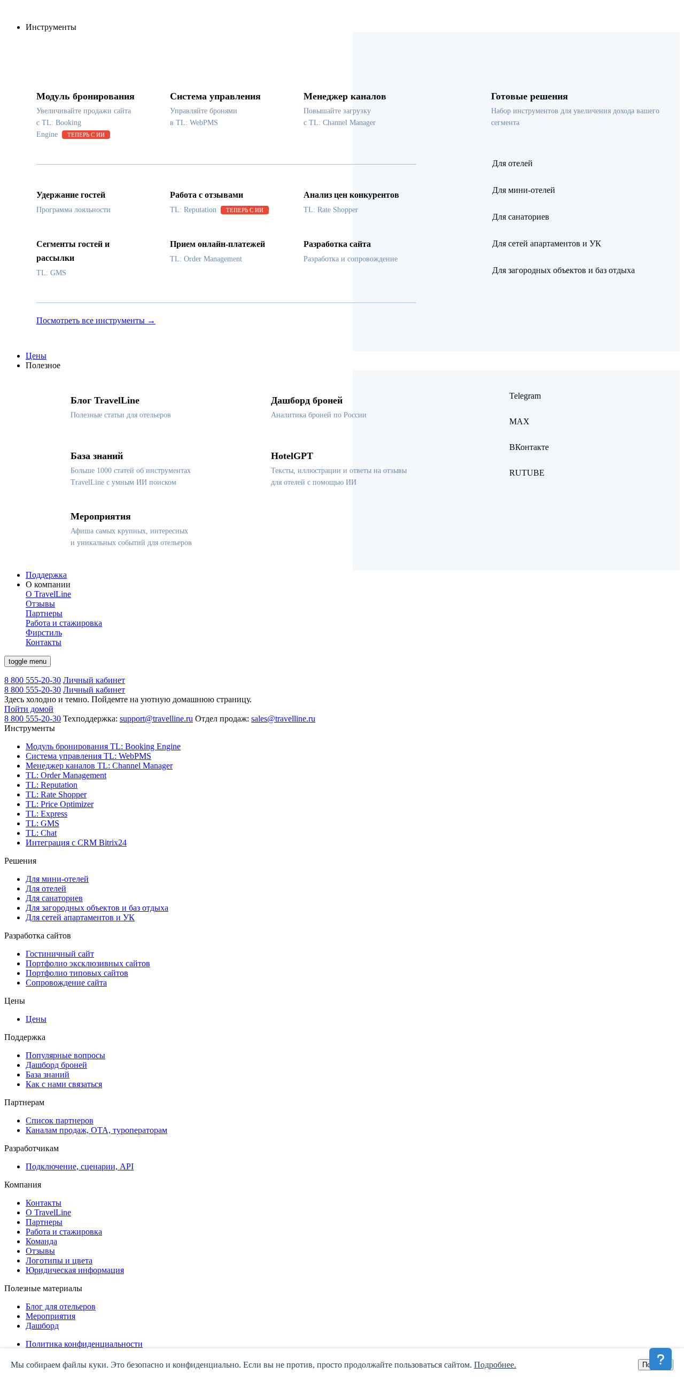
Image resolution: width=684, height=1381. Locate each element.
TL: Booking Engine (103, 746)
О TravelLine (48, 1212)
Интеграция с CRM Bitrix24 (76, 842)
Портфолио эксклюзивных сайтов (88, 963)
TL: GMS (42, 823)
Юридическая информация (75, 1270)
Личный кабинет (94, 680)
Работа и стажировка (64, 1231)
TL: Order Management (66, 775)
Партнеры (44, 1222)
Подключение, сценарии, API (80, 1166)
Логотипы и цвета (59, 1260)
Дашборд (42, 1325)
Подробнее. (495, 1364)
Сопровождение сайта (66, 982)
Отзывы (40, 1250)
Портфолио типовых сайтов (77, 972)
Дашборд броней (56, 1064)
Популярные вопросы (65, 1055)
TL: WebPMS (88, 756)
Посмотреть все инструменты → (96, 320)
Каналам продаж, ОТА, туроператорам (96, 1130)
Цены (36, 355)
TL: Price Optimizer (60, 804)
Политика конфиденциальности (84, 1343)
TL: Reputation (51, 784)
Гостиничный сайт (60, 953)
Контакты (43, 1202)
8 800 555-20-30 (32, 680)
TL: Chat (41, 832)
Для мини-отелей (57, 878)
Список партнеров (60, 1120)
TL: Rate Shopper (56, 794)
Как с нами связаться (64, 1084)
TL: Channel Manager (99, 765)
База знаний (47, 1074)
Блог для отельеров (61, 1306)
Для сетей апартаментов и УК (80, 917)
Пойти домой (28, 708)
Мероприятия (50, 1316)
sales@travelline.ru (283, 718)
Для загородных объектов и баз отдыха (97, 907)
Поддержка (46, 574)
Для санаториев (54, 898)
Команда (41, 1241)
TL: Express (46, 813)
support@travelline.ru (156, 718)
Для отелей (46, 888)
